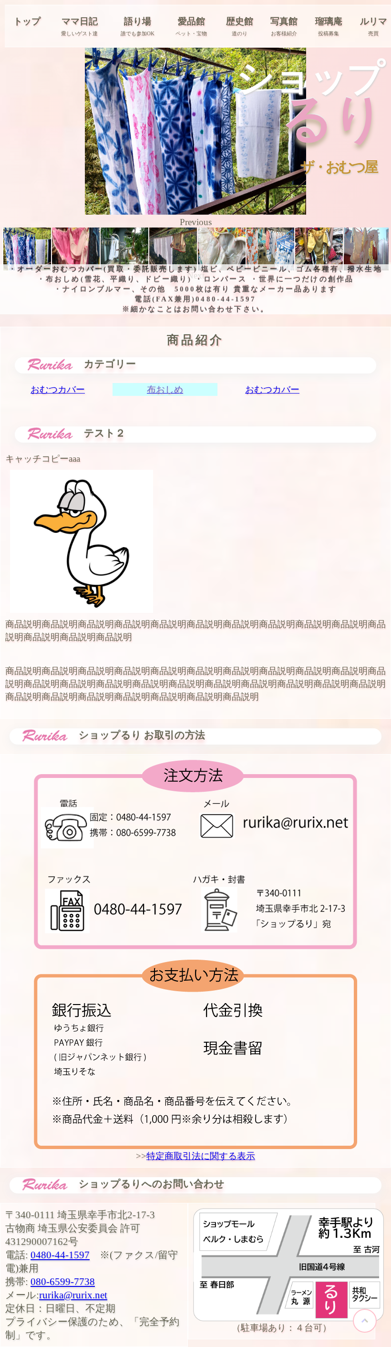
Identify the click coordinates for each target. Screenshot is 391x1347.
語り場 (137, 21)
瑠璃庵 (328, 21)
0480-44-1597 (60, 1255)
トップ (27, 21)
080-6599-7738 (63, 1281)
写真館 (284, 21)
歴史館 (239, 21)
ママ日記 (80, 21)
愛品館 (191, 21)
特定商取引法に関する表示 (200, 1156)
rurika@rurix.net (73, 1295)
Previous (196, 222)
